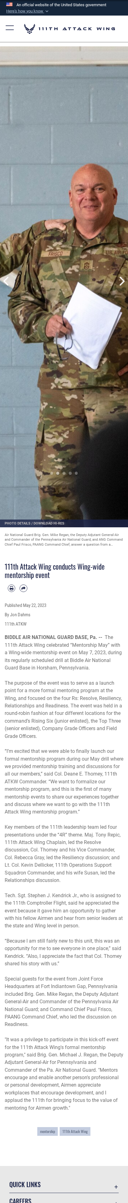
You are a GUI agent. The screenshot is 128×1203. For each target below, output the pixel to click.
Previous (6, 281)
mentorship (47, 1131)
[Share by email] (23, 588)
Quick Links (25, 1184)
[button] (28, 11)
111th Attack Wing (75, 1131)
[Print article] (11, 588)
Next (121, 281)
